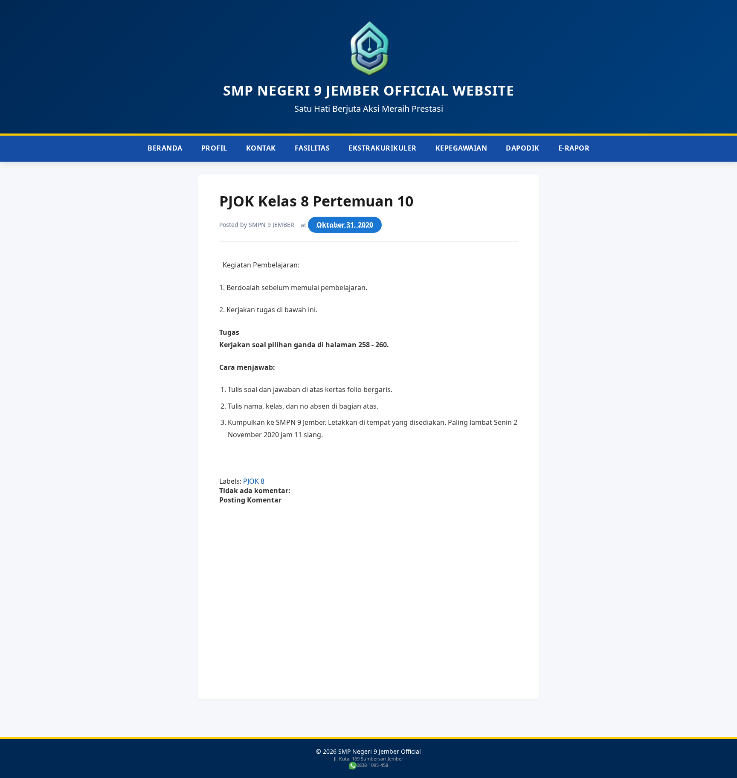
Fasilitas (312, 148)
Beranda (165, 148)
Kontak (261, 148)
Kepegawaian (461, 148)
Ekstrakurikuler (382, 148)
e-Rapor (574, 148)
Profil (214, 148)
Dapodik (523, 148)
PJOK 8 (253, 481)
